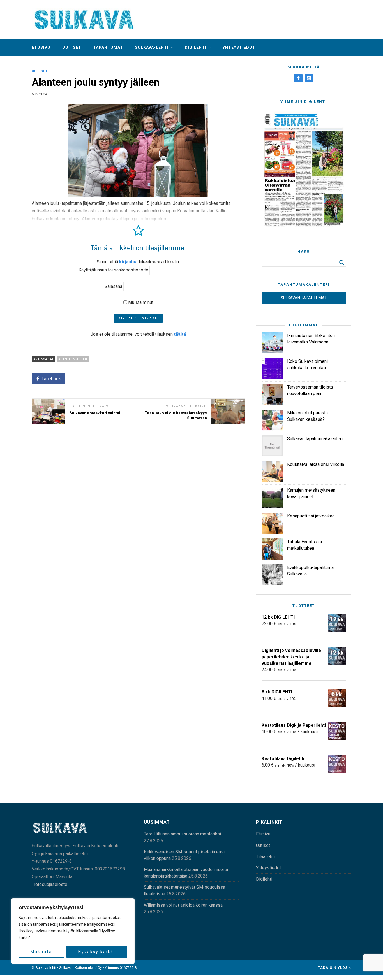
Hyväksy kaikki (96, 952)
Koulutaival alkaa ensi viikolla (315, 464)
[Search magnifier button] (342, 262)
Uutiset (71, 47)
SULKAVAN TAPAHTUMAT (304, 298)
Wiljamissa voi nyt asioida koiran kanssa (183, 905)
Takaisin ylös (333, 968)
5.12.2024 (39, 94)
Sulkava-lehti (152, 47)
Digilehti (195, 47)
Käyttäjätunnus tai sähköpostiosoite (113, 270)
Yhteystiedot (239, 47)
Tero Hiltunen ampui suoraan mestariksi (182, 834)
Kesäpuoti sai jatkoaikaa (310, 516)
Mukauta (41, 952)
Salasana (113, 286)
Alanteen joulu (72, 359)
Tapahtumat (108, 47)
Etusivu (41, 47)
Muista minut (140, 302)
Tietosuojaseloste (49, 884)
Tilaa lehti (265, 856)
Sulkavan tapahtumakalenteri (315, 438)
